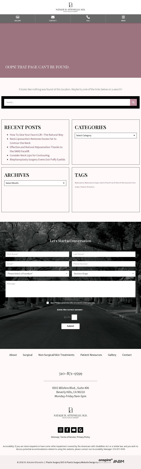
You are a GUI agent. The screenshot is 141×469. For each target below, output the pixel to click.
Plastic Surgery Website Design (81, 462)
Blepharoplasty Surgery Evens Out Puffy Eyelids (37, 160)
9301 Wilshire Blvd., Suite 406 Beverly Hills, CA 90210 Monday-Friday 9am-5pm (70, 392)
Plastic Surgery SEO (55, 462)
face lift (108, 183)
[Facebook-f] (67, 430)
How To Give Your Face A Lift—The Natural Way (36, 135)
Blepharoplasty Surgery (92, 183)
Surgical (27, 354)
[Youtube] (74, 430)
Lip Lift (113, 183)
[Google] (80, 430)
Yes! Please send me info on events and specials (73, 302)
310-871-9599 (70, 373)
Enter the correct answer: (70, 309)
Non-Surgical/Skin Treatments (56, 354)
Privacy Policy (83, 437)
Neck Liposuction (127, 183)
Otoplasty (83, 187)
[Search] (133, 102)
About (13, 354)
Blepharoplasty (79, 183)
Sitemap (55, 437)
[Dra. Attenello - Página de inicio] (70, 7)
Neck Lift (118, 183)
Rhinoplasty (90, 187)
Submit (70, 326)
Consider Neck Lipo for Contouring (30, 155)
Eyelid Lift (103, 183)
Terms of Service (68, 437)
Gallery (112, 354)
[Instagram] (60, 430)
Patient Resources (91, 354)
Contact (127, 354)
